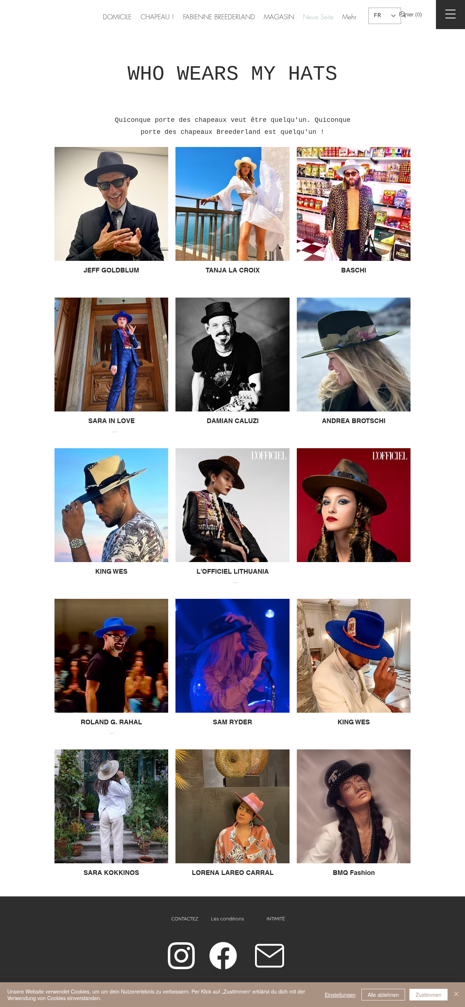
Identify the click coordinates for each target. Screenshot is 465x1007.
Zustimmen (428, 994)
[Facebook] (223, 956)
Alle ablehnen (383, 994)
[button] (416, 15)
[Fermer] (456, 994)
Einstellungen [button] (340, 994)
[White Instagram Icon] (181, 956)
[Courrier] (269, 956)
